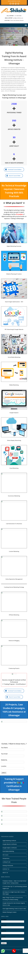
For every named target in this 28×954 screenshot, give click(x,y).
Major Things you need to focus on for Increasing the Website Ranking (13, 898)
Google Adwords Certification (10, 844)
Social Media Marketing (8, 851)
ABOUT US (5, 872)
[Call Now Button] (14, 951)
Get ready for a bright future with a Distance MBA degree (14, 893)
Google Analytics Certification (10, 847)
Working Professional (8, 865)
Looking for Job (6, 862)
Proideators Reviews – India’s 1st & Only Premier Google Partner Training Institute (14, 882)
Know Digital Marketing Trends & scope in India (14, 908)
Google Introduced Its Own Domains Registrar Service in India (14, 904)
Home (2, 34)
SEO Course (5, 855)
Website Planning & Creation (9, 912)
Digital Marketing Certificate (9, 840)
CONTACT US (6, 869)
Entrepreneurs (6, 858)
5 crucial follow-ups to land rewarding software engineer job (15, 887)
